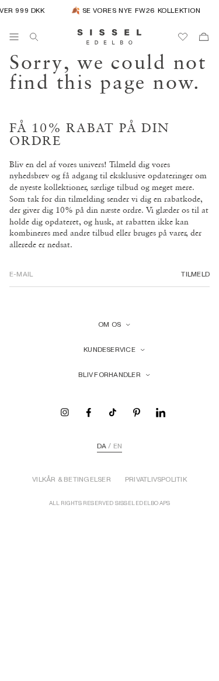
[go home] (109, 37)
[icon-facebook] (88, 412)
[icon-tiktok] (112, 412)
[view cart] (204, 37)
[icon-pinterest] (136, 412)
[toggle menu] (14, 37)
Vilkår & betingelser (71, 479)
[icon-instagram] (64, 412)
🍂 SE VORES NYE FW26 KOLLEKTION (134, 10)
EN (117, 446)
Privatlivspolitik (156, 479)
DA (101, 446)
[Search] (34, 37)
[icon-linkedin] (160, 412)
